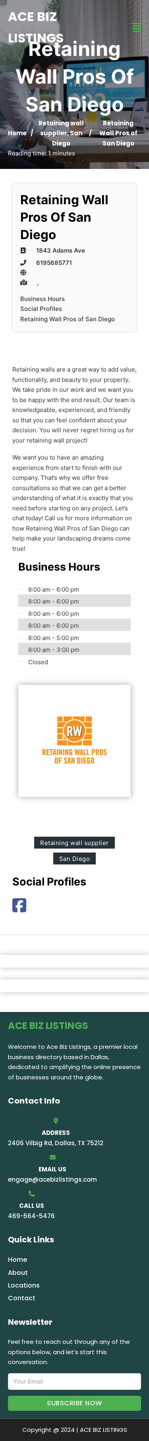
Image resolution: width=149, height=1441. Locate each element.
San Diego (74, 858)
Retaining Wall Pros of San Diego (67, 319)
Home (17, 133)
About (18, 1272)
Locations (24, 1285)
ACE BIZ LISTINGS (36, 27)
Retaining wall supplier (74, 843)
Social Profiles (41, 308)
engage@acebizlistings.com (52, 1179)
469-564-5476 (31, 1216)
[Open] (136, 28)
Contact (21, 1298)
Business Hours (42, 299)
